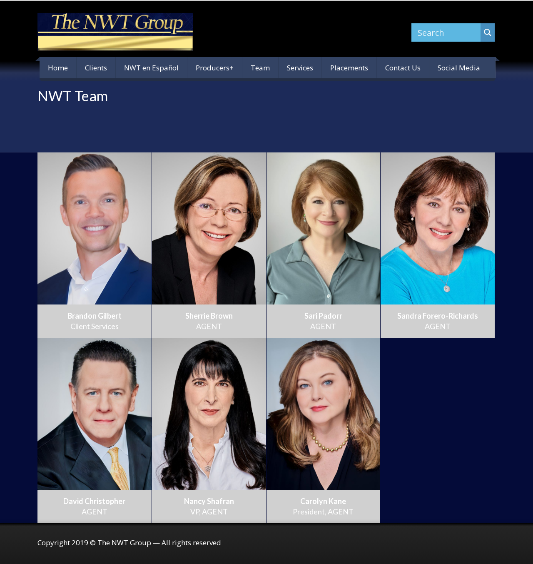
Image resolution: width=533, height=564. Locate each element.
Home (58, 67)
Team (260, 67)
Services (300, 67)
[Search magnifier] (488, 32)
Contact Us (403, 67)
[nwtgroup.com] (115, 32)
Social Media (459, 67)
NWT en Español (151, 67)
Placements (349, 67)
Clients (96, 67)
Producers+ (215, 67)
